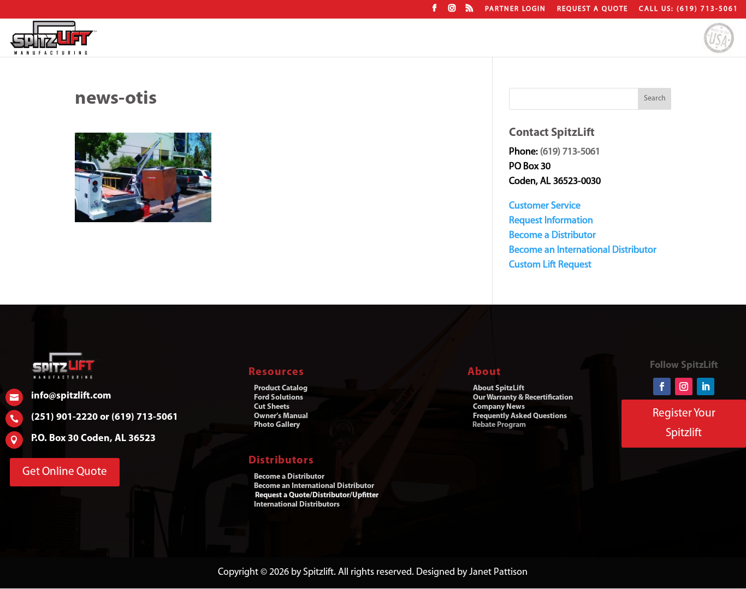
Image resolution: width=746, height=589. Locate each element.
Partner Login (515, 9)
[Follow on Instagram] (683, 386)
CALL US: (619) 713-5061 (688, 9)
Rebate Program (499, 425)
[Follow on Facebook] (662, 386)
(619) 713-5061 (570, 152)
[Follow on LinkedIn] (705, 386)
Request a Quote (592, 9)
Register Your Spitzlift (684, 423)
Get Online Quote (64, 472)
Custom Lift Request (550, 265)
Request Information (551, 221)
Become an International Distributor (582, 250)
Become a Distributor (552, 236)
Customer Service (545, 206)
